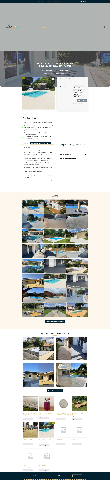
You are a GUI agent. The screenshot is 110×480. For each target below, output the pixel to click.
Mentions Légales (27, 475)
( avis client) (65, 83)
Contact (72, 27)
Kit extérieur (50, 73)
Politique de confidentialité (54, 475)
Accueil (37, 27)
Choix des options (28, 419)
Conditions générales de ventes (40, 475)
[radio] (78, 88)
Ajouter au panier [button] (44, 417)
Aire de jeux (52, 27)
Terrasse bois (63, 151)
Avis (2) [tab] (48, 143)
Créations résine (62, 27)
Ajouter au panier (82, 100)
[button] (73, 150)
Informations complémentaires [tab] (38, 143)
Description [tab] (26, 143)
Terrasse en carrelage (66, 154)
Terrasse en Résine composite (68, 158)
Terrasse (44, 27)
